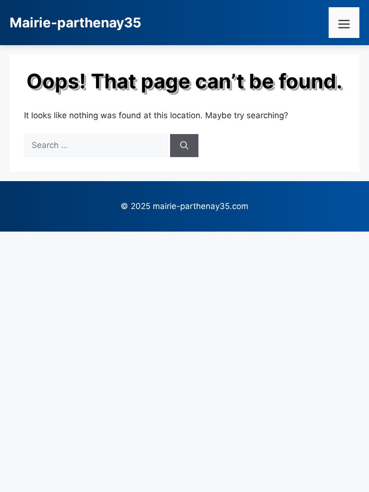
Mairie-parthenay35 (75, 22)
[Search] (184, 145)
